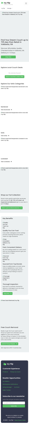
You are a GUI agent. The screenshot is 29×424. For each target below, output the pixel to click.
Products (5, 372)
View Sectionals (5, 110)
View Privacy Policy (20, 420)
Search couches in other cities (14, 76)
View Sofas (4, 135)
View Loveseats (5, 161)
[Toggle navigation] (26, 3)
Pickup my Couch (15, 372)
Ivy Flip (3, 8)
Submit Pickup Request (8, 344)
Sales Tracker (7, 390)
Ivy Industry (6, 381)
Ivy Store (16, 387)
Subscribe (14, 406)
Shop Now (8, 57)
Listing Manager (7, 387)
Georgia (9, 8)
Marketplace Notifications (10, 384)
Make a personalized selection (11, 208)
